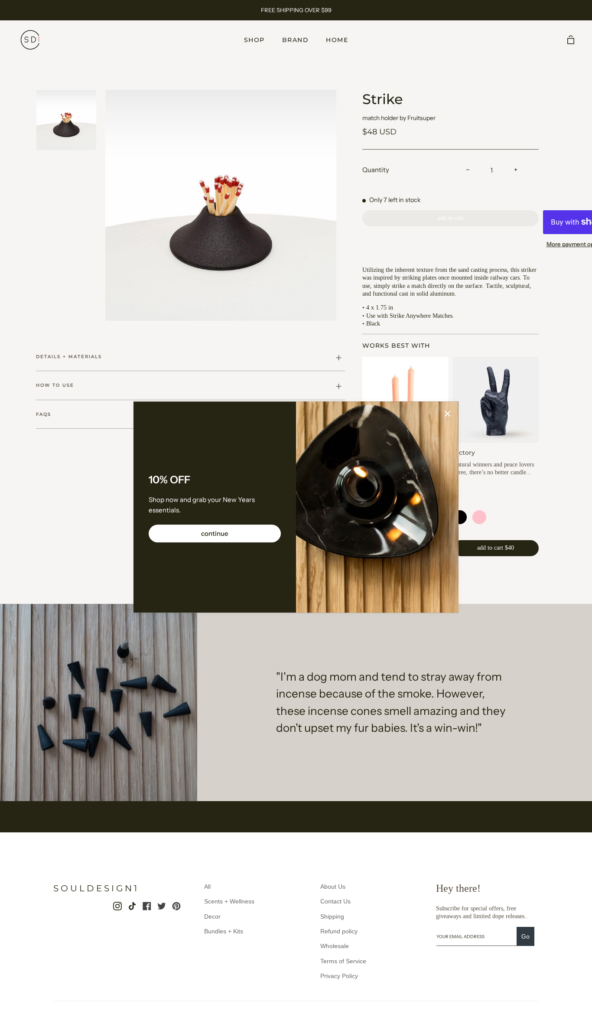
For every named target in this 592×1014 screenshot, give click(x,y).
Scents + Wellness (229, 901)
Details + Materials (69, 356)
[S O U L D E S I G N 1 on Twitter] (161, 906)
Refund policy (339, 931)
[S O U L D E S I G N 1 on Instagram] (117, 906)
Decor (212, 916)
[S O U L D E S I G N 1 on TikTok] (132, 906)
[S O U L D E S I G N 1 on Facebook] (147, 906)
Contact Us (335, 901)
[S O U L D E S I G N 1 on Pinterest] (176, 906)
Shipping (332, 916)
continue (214, 533)
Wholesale (334, 945)
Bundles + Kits (223, 931)
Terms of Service (343, 961)
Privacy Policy (339, 975)
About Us (332, 886)
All (207, 886)
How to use (55, 385)
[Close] (448, 413)
